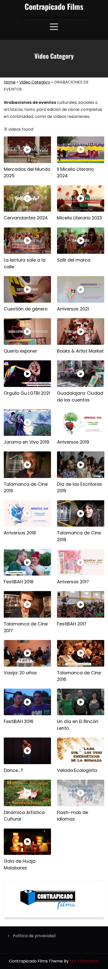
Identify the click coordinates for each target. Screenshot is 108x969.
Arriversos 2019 (73, 442)
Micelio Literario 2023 (79, 218)
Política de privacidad (34, 936)
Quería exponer (20, 351)
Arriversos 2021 (73, 309)
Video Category (34, 82)
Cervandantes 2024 (26, 218)
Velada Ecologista (77, 770)
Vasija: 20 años (20, 673)
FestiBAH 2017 (71, 624)
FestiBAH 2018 (18, 582)
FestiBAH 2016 (18, 721)
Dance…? (13, 770)
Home (10, 82)
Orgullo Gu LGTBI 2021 (27, 393)
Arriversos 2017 (73, 582)
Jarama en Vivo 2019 (26, 442)
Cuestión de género (25, 309)
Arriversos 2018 (20, 533)
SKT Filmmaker (84, 961)
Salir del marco (73, 260)
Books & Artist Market (80, 351)
